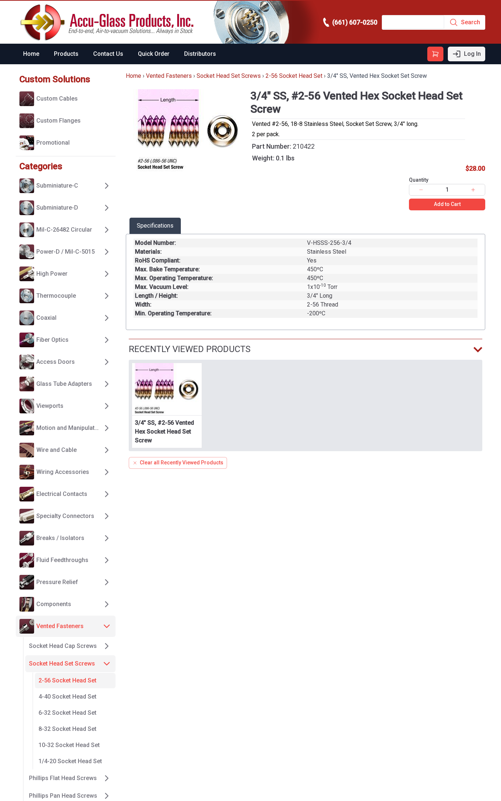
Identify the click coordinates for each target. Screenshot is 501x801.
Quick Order (153, 53)
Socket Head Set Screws (229, 75)
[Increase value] (473, 189)
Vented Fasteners (169, 75)
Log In (472, 53)
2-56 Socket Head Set (294, 75)
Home (31, 53)
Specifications (155, 225)
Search (470, 22)
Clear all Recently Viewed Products (181, 462)
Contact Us (108, 53)
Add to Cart (447, 204)
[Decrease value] (421, 189)
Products (66, 53)
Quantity (418, 180)
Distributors (200, 53)
